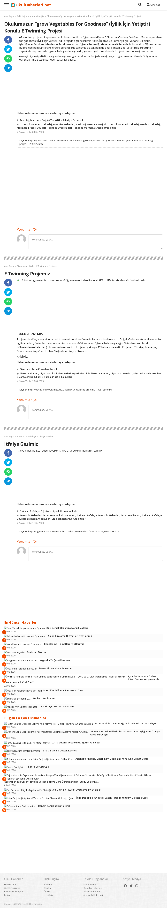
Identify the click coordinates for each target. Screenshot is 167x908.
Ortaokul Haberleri (30, 124)
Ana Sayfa (9, 16)
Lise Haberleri (90, 884)
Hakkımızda (10, 884)
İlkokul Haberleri (29, 373)
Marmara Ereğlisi (36, 16)
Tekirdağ (21, 16)
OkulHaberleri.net (33, 5)
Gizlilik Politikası (12, 887)
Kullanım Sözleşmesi (14, 891)
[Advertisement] (90, 86)
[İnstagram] (137, 886)
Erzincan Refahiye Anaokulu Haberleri (98, 515)
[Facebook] (125, 886)
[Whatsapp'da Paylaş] (8, 59)
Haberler (48, 884)
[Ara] (140, 5)
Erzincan (21, 436)
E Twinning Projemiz (47, 266)
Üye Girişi (48, 894)
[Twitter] (131, 886)
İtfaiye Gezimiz (46, 436)
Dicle (31, 266)
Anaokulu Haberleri (31, 515)
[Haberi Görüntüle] (18, 280)
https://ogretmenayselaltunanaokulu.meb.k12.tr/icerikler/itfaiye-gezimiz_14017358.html (73, 531)
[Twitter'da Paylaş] (8, 49)
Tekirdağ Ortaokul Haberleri (58, 124)
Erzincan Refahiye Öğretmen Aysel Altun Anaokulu (48, 511)
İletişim (7, 894)
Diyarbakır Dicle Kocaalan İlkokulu (39, 369)
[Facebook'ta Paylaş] (8, 40)
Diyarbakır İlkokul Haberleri (55, 373)
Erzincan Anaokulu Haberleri (59, 515)
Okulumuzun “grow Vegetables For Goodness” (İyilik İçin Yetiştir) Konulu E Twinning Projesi (94, 16)
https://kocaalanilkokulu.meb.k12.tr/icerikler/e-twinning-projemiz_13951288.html (70, 389)
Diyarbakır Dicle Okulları (147, 373)
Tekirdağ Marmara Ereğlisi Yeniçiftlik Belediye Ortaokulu (52, 120)
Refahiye (32, 436)
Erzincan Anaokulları (39, 518)
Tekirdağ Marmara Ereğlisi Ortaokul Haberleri (102, 124)
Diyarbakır (22, 266)
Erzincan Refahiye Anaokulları (69, 518)
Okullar (47, 887)
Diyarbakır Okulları (121, 373)
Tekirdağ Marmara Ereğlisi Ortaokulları (95, 127)
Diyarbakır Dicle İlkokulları (57, 376)
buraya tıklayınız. (65, 113)
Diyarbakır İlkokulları (29, 376)
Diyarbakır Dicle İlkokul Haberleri (90, 373)
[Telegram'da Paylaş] (8, 68)
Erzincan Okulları (130, 515)
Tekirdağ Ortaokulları (59, 127)
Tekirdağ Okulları (139, 124)
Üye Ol (47, 891)
